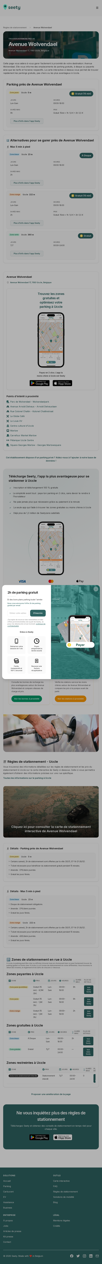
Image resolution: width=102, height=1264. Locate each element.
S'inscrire (37, 613)
